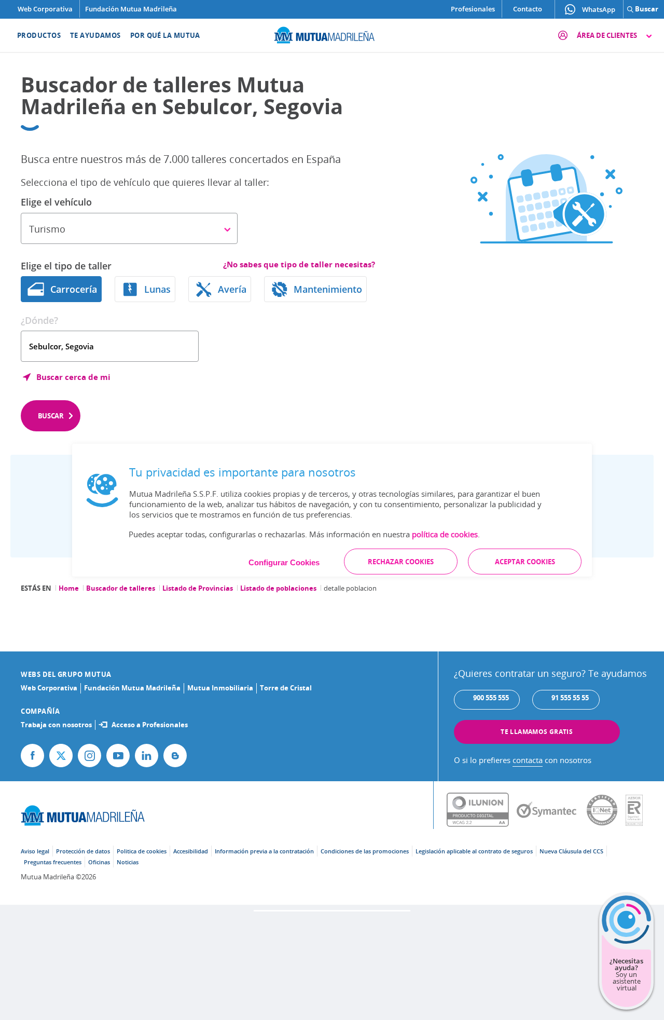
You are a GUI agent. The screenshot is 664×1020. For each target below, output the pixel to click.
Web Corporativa (45, 8)
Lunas (157, 289)
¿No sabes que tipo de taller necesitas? (299, 264)
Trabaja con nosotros (56, 724)
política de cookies (445, 534)
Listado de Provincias (197, 588)
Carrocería (73, 289)
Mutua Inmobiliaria (220, 687)
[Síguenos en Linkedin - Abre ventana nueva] (146, 755)
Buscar (51, 415)
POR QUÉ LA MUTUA (165, 35)
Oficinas (99, 862)
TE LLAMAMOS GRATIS (537, 731)
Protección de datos (83, 851)
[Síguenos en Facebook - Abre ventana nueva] (32, 755)
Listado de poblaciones (278, 588)
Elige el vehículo (56, 202)
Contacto (527, 8)
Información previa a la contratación (264, 851)
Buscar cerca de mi (73, 377)
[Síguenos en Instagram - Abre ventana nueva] (89, 755)
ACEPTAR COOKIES (525, 561)
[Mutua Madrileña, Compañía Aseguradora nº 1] (332, 34)
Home (69, 588)
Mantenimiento (328, 289)
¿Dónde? (39, 320)
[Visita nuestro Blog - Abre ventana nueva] (175, 755)
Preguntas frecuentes (52, 862)
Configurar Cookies (284, 562)
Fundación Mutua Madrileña (131, 8)
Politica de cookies (142, 851)
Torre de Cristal (286, 687)
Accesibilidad (190, 851)
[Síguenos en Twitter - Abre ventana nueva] (61, 755)
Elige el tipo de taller (66, 266)
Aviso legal (35, 851)
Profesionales (473, 8)
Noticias (128, 862)
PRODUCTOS (39, 35)
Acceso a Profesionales (150, 724)
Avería (232, 289)
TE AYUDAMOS (95, 35)
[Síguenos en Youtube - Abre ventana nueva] (118, 755)
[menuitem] (32, 35)
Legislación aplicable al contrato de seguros (474, 851)
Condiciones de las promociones (365, 851)
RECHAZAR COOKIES (401, 561)
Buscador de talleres (120, 588)
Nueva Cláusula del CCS (571, 851)
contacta (528, 760)
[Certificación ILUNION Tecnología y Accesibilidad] (482, 810)
